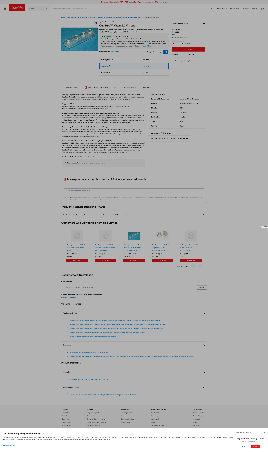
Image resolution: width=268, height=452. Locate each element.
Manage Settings (9, 445)
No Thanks (245, 446)
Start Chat (256, 446)
